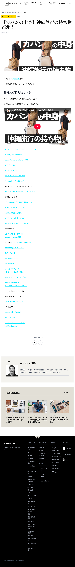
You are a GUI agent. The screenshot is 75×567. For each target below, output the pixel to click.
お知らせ (30, 476)
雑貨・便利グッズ (53, 3)
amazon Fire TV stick (13, 312)
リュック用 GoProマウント (14, 301)
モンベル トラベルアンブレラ (14, 207)
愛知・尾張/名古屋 (31, 518)
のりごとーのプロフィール (29, 3)
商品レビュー (42, 3)
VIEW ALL (66, 392)
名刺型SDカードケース (13, 282)
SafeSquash (55, 453)
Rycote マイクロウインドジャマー (16, 277)
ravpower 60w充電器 (13, 237)
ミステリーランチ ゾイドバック (15, 322)
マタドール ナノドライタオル (14, 218)
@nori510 (16, 79)
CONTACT (42, 451)
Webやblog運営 (32, 472)
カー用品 (30, 487)
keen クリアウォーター (13, 269)
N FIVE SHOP (42, 475)
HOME (3, 12)
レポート (30, 499)
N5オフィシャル (44, 469)
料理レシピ (31, 522)
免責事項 (41, 458)
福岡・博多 (30, 536)
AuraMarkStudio (43, 481)
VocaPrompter (55, 456)
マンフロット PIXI (17, 242)
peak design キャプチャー (14, 247)
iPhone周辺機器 (31, 462)
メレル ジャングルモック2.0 (14, 272)
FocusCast (55, 462)
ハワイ (29, 493)
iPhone (63, 4)
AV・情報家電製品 (31, 448)
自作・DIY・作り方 (32, 539)
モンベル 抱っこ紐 (11, 326)
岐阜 (29, 514)
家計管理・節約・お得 (31, 510)
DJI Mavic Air (9, 263)
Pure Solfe (55, 451)
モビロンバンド (10, 317)
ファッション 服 (32, 496)
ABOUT (41, 448)
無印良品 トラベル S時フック (15, 175)
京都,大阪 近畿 (31, 502)
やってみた (30, 484)
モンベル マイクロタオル (13, 213)
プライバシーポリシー (43, 454)
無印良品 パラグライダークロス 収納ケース (20, 191)
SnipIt (54, 448)
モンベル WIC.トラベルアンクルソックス (18, 202)
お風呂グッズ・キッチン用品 (32, 480)
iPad (29, 452)
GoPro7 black (10, 253)
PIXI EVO (28, 242)
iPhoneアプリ (31, 458)
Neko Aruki (55, 468)
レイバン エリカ (10, 165)
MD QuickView (55, 472)
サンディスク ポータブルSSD (15, 234)
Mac (70, 4)
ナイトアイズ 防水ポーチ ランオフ (16, 223)
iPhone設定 (31, 466)
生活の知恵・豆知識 (31, 532)
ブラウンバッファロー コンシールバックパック (20, 149)
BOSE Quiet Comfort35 (14, 154)
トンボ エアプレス (11, 170)
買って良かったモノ (12, 12)
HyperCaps (55, 459)
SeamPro (55, 465)
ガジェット (30, 490)
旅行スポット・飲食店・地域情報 (31, 526)
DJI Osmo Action (11, 258)
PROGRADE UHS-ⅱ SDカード (16, 285)
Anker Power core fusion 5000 (16, 160)
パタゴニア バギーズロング (14, 181)
